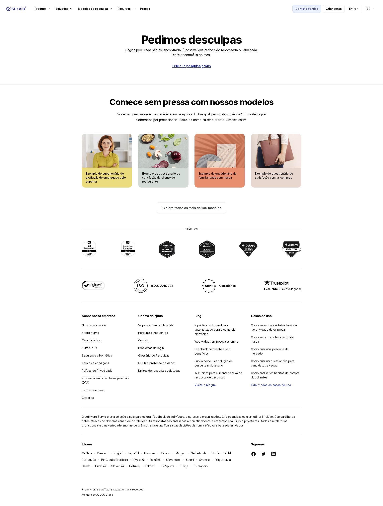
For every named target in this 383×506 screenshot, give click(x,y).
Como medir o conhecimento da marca (272, 339)
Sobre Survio (90, 332)
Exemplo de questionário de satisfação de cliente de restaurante (161, 177)
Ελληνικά (168, 466)
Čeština (87, 453)
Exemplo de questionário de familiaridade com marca (217, 175)
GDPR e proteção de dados (157, 363)
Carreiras (88, 397)
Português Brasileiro (114, 459)
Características (92, 340)
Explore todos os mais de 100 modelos (191, 208)
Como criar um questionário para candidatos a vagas (272, 363)
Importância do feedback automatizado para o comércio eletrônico (215, 329)
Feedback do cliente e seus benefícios (213, 351)
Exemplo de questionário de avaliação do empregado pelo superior (106, 177)
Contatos (144, 340)
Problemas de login (151, 348)
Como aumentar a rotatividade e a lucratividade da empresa (274, 327)
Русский (139, 459)
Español (133, 453)
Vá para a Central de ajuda (156, 325)
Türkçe (183, 466)
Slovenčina (173, 459)
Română (155, 459)
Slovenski (117, 466)
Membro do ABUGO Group (97, 494)
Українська (223, 459)
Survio (101, 489)
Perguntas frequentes (153, 332)
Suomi (190, 459)
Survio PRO (89, 348)
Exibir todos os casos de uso (271, 385)
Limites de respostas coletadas (159, 370)
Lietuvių (134, 466)
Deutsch (103, 453)
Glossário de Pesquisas (153, 355)
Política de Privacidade (97, 370)
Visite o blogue (205, 385)
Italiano (165, 453)
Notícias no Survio (94, 325)
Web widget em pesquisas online (216, 341)
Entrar (353, 8)
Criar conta (334, 8)
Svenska (204, 459)
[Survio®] (16, 9)
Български (201, 466)
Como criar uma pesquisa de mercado (270, 351)
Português (89, 459)
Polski (228, 453)
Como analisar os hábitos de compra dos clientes (275, 375)
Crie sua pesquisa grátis (191, 66)
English (118, 453)
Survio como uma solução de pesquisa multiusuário (213, 363)
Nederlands (198, 453)
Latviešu (150, 466)
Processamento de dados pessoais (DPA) (105, 380)
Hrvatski (100, 466)
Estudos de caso (93, 390)
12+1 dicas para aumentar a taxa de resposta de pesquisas (218, 375)
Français (149, 453)
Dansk (86, 466)
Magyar (181, 453)
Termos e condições (95, 363)
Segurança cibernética (97, 355)
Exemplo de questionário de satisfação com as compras (274, 175)
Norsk (215, 453)
